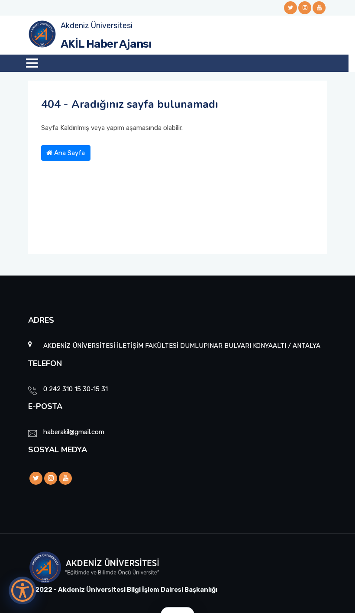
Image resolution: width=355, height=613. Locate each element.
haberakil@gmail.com (73, 432)
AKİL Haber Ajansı (106, 44)
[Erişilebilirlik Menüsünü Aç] (22, 590)
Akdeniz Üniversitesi (96, 25)
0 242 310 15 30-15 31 (75, 389)
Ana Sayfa (68, 153)
